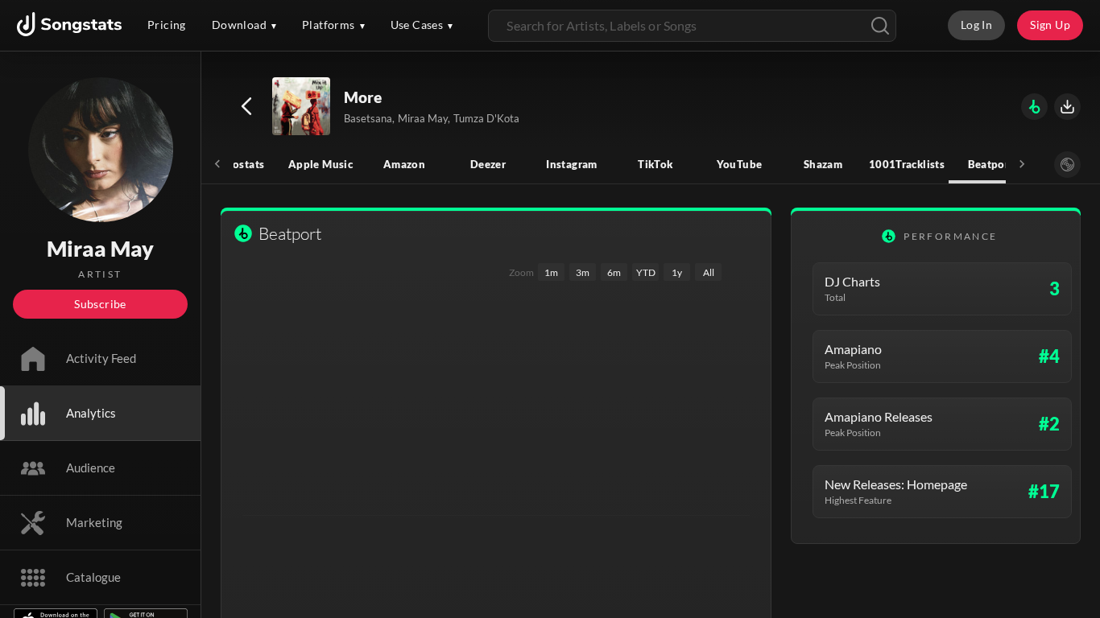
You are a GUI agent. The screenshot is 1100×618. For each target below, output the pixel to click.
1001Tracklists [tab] (907, 164)
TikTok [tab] (655, 164)
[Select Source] (1067, 164)
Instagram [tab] (571, 164)
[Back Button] (246, 106)
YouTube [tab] (740, 164)
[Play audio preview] (302, 107)
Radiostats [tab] (237, 164)
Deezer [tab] (488, 164)
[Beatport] (1034, 106)
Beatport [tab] (991, 164)
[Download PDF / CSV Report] (1067, 106)
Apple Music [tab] (320, 164)
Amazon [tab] (404, 164)
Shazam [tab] (823, 164)
